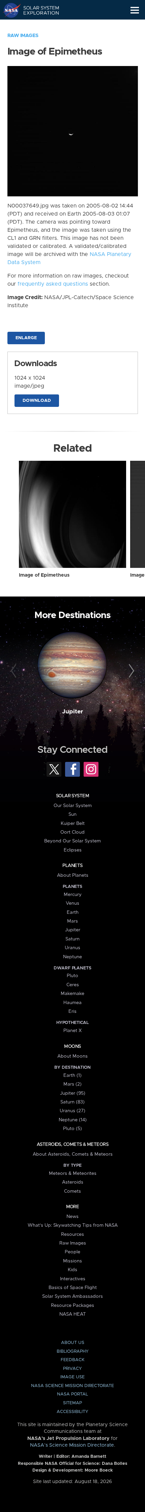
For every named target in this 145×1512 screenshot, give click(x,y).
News (72, 1216)
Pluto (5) (72, 1128)
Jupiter (72, 712)
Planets (72, 865)
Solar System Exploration (37, 10)
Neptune (72, 957)
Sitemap (72, 1403)
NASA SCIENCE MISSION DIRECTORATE (72, 1386)
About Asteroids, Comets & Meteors (73, 1154)
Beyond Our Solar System (72, 841)
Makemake (72, 993)
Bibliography (73, 1351)
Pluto (72, 975)
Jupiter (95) (72, 1093)
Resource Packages (72, 1305)
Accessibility (72, 1412)
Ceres (72, 985)
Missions (72, 1261)
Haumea (72, 1002)
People (72, 1252)
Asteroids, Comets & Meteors (72, 1144)
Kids (72, 1269)
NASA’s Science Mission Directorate (72, 1445)
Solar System (72, 796)
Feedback (72, 1360)
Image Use (72, 1377)
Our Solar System (73, 805)
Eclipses (73, 850)
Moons (72, 1046)
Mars (72, 921)
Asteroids (72, 1182)
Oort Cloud (72, 832)
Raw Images (22, 35)
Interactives (72, 1279)
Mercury (73, 894)
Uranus (72, 947)
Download (37, 400)
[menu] (134, 10)
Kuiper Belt (73, 823)
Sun (72, 814)
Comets (72, 1191)
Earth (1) (72, 1075)
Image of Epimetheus (44, 575)
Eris (72, 1011)
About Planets (72, 875)
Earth (73, 912)
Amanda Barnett (88, 1456)
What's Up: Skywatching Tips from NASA (73, 1225)
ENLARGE (26, 338)
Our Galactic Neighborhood (37, 25)
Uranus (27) (72, 1110)
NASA (9, 10)
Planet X (72, 1030)
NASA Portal (72, 1394)
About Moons (72, 1056)
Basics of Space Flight (73, 1287)
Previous (15, 671)
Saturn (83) (72, 1102)
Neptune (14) (73, 1120)
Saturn (72, 939)
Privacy (72, 1368)
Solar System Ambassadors (72, 1296)
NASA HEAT (72, 1314)
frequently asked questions (53, 284)
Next (130, 671)
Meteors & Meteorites (72, 1173)
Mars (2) (72, 1084)
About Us (72, 1343)
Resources (72, 1234)
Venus (72, 903)
